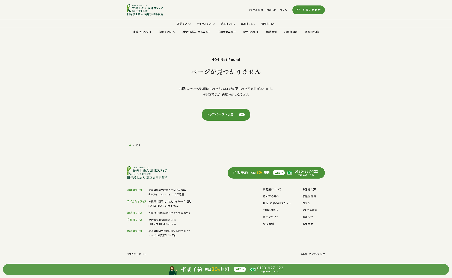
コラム (283, 9)
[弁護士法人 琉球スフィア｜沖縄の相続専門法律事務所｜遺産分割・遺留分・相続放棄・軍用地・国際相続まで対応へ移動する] (130, 145)
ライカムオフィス (206, 23)
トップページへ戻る (220, 114)
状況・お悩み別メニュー (196, 32)
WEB (278, 172)
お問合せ (307, 224)
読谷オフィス (228, 23)
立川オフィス (248, 23)
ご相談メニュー (227, 32)
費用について (251, 32)
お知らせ (271, 9)
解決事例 (271, 32)
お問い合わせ (312, 10)
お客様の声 (291, 32)
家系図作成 (312, 32)
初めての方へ (167, 32)
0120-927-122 (306, 171)
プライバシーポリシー (137, 254)
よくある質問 (256, 9)
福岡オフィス (268, 23)
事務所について (142, 32)
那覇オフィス (184, 23)
